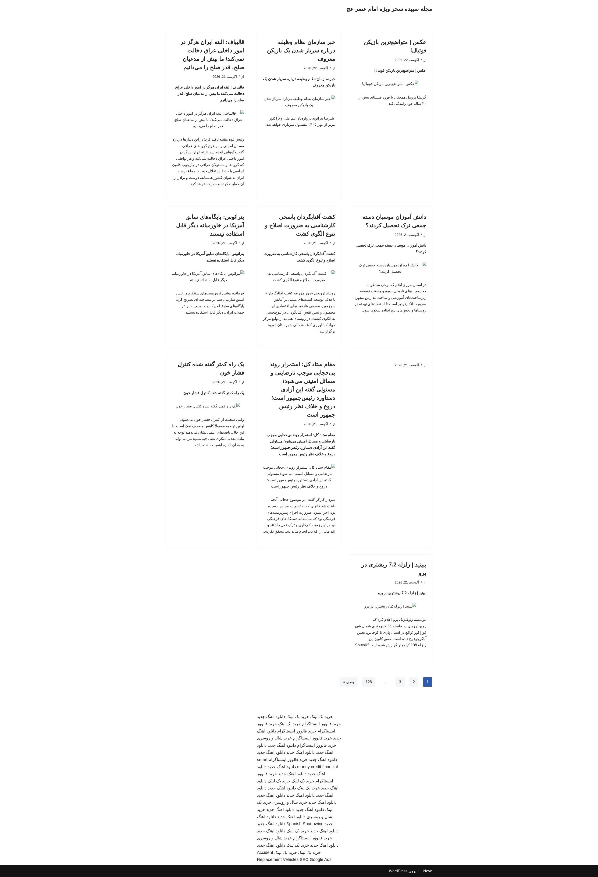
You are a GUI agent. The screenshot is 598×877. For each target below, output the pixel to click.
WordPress (398, 871)
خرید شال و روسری (274, 738)
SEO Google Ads (315, 859)
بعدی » (348, 682)
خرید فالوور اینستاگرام (321, 723)
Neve (427, 871)
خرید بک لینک (321, 716)
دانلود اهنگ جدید (271, 716)
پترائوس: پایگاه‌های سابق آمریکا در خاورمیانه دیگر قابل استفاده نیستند (210, 225)
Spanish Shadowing (305, 823)
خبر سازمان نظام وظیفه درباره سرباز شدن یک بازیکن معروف (301, 50)
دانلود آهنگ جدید (310, 809)
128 (369, 682)
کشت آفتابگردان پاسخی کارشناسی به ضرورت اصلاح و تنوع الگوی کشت (300, 225)
